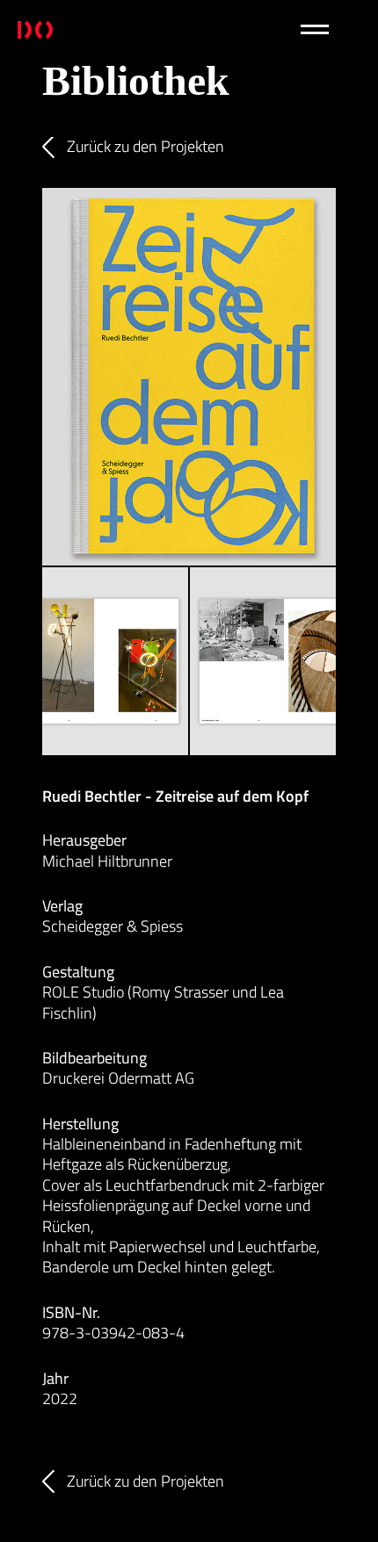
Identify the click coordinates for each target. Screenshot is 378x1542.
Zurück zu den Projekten (145, 146)
